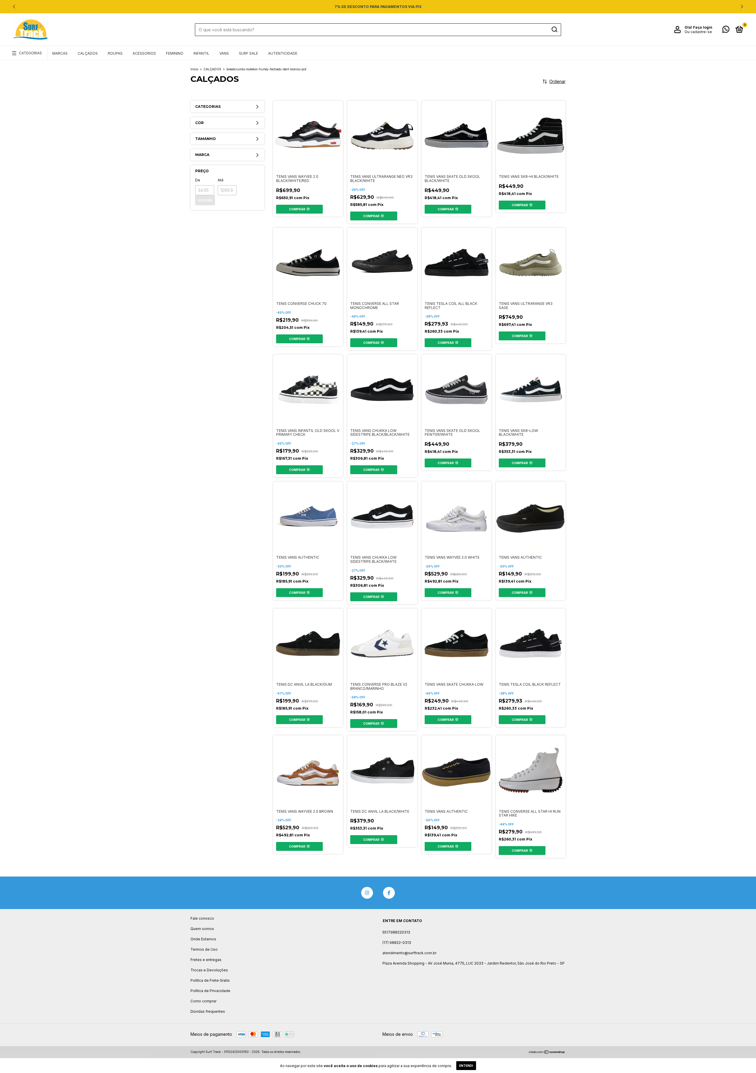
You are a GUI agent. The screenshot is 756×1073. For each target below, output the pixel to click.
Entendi (466, 1065)
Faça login (702, 27)
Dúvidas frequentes (207, 1011)
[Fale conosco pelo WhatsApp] (725, 30)
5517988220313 (396, 932)
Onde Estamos (203, 939)
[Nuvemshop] (547, 1052)
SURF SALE (248, 53)
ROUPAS (115, 53)
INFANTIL (201, 53)
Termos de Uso (204, 949)
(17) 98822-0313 (396, 942)
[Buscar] (554, 29)
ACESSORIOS (144, 53)
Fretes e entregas (205, 959)
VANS (224, 53)
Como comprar (203, 1001)
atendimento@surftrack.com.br (409, 953)
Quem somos (202, 928)
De (197, 180)
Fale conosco (202, 918)
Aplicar (205, 200)
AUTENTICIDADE (282, 53)
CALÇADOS (88, 53)
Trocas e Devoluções (209, 970)
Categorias (30, 53)
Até (221, 180)
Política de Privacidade (210, 991)
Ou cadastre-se (698, 32)
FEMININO (174, 53)
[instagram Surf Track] (367, 893)
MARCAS (60, 53)
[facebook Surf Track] (389, 893)
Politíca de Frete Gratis (210, 980)
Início (194, 69)
